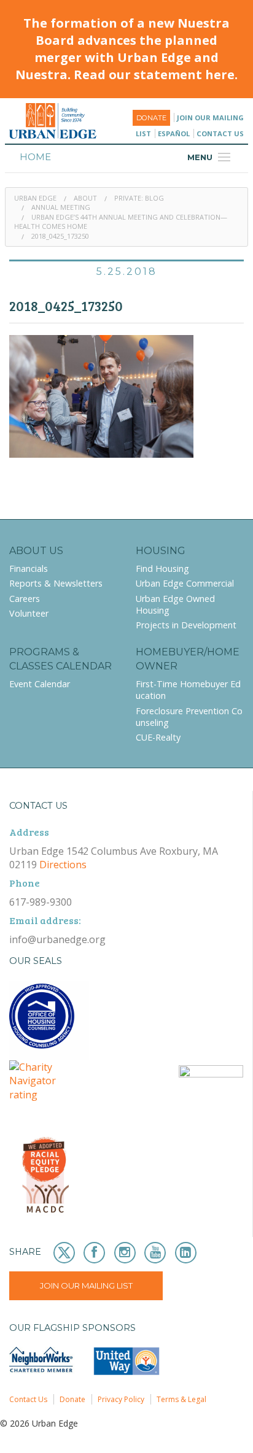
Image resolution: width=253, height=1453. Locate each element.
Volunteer (29, 613)
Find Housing (162, 568)
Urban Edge (35, 197)
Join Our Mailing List (86, 1285)
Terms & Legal (181, 1399)
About (85, 197)
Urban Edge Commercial (185, 583)
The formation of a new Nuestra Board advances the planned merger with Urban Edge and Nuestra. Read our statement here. (126, 49)
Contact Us (220, 133)
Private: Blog (139, 197)
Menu (210, 157)
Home (35, 157)
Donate (151, 118)
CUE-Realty (158, 737)
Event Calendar (39, 684)
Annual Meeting (60, 207)
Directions (63, 864)
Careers (24, 598)
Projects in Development (186, 625)
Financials (28, 568)
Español (174, 133)
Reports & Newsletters (56, 583)
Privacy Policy (121, 1399)
